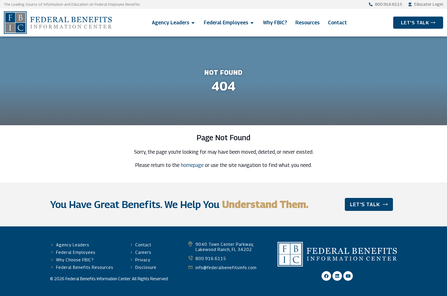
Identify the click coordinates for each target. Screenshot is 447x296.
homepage (192, 165)
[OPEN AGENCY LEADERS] (193, 22)
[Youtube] (348, 276)
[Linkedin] (337, 276)
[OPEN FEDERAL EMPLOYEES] (252, 22)
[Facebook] (326, 276)
